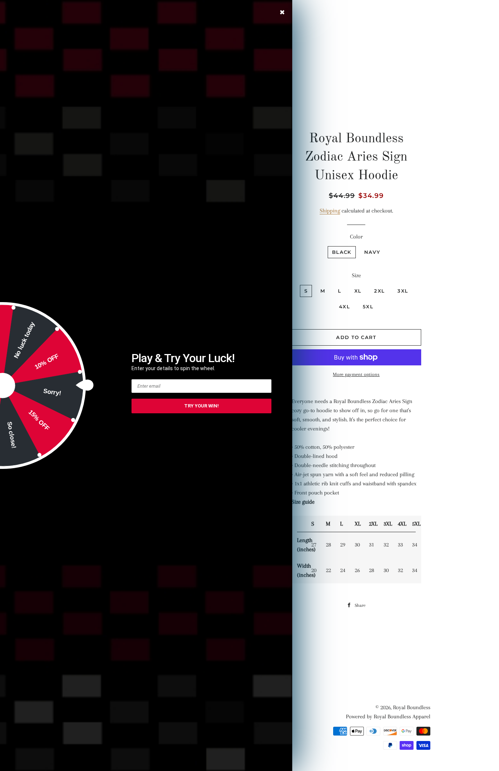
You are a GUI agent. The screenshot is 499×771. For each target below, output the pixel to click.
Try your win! (201, 406)
